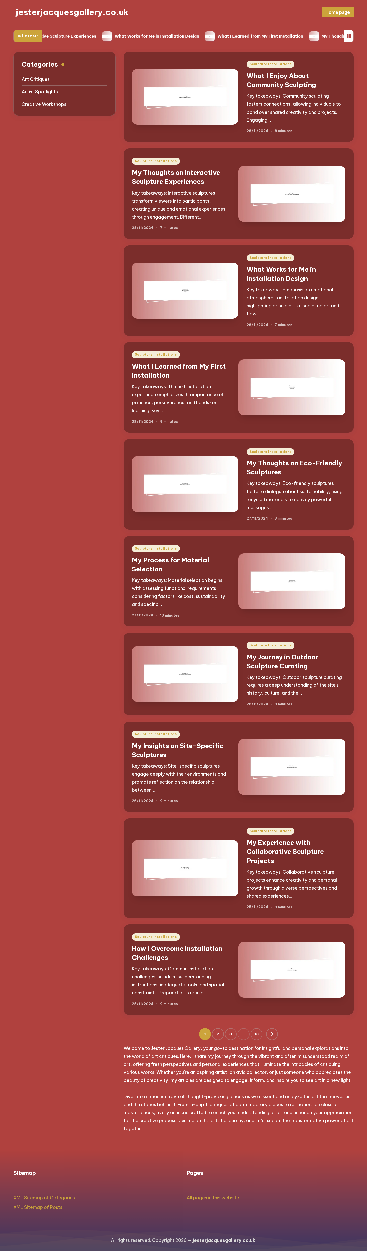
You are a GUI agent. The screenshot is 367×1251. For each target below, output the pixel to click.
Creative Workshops (44, 104)
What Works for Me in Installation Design (125, 36)
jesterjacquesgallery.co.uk (72, 12)
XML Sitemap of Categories (44, 1198)
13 (256, 1034)
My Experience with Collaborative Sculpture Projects (285, 851)
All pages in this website (213, 1198)
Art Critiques (36, 79)
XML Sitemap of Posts (37, 1207)
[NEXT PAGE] (272, 1034)
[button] (272, 1034)
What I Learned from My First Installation (228, 36)
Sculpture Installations (271, 64)
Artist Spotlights (40, 92)
